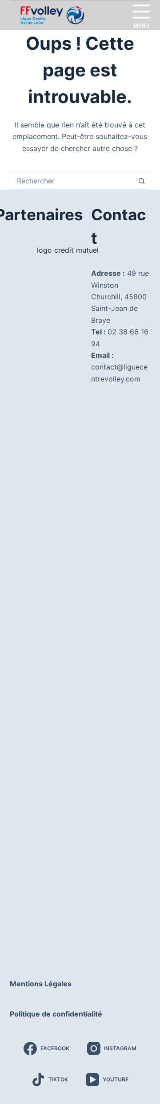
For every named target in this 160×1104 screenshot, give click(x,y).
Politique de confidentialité (56, 1013)
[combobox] (71, 181)
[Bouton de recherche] (141, 180)
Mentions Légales (41, 983)
